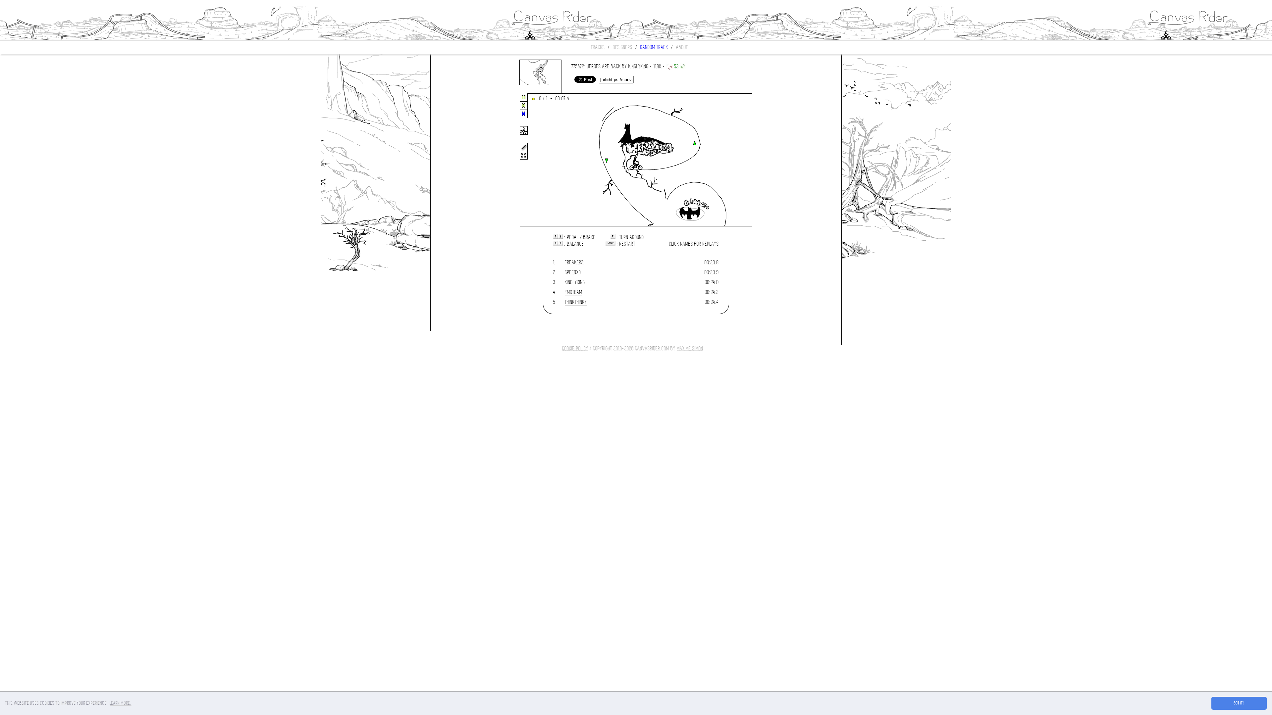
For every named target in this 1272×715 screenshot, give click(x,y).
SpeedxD (573, 272)
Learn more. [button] (120, 703)
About (682, 47)
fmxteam (573, 292)
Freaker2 (574, 262)
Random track (654, 47)
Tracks (598, 47)
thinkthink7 (576, 302)
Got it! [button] (1239, 703)
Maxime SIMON (690, 348)
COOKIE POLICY (575, 348)
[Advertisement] (458, 160)
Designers (622, 47)
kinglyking (638, 66)
